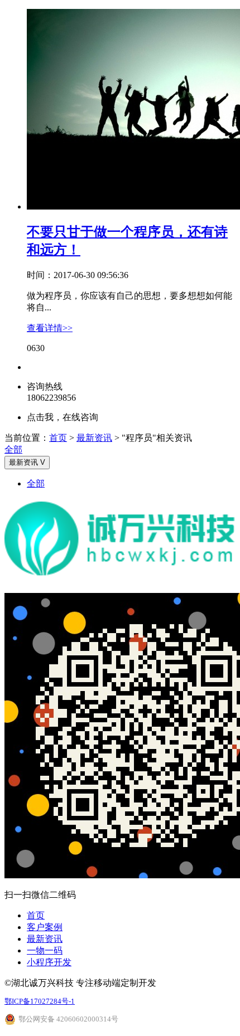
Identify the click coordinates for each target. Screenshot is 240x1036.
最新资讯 (94, 437)
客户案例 (45, 927)
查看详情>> (50, 328)
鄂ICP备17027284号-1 (39, 1001)
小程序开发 (49, 962)
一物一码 (45, 950)
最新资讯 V (27, 462)
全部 (13, 449)
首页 (58, 437)
